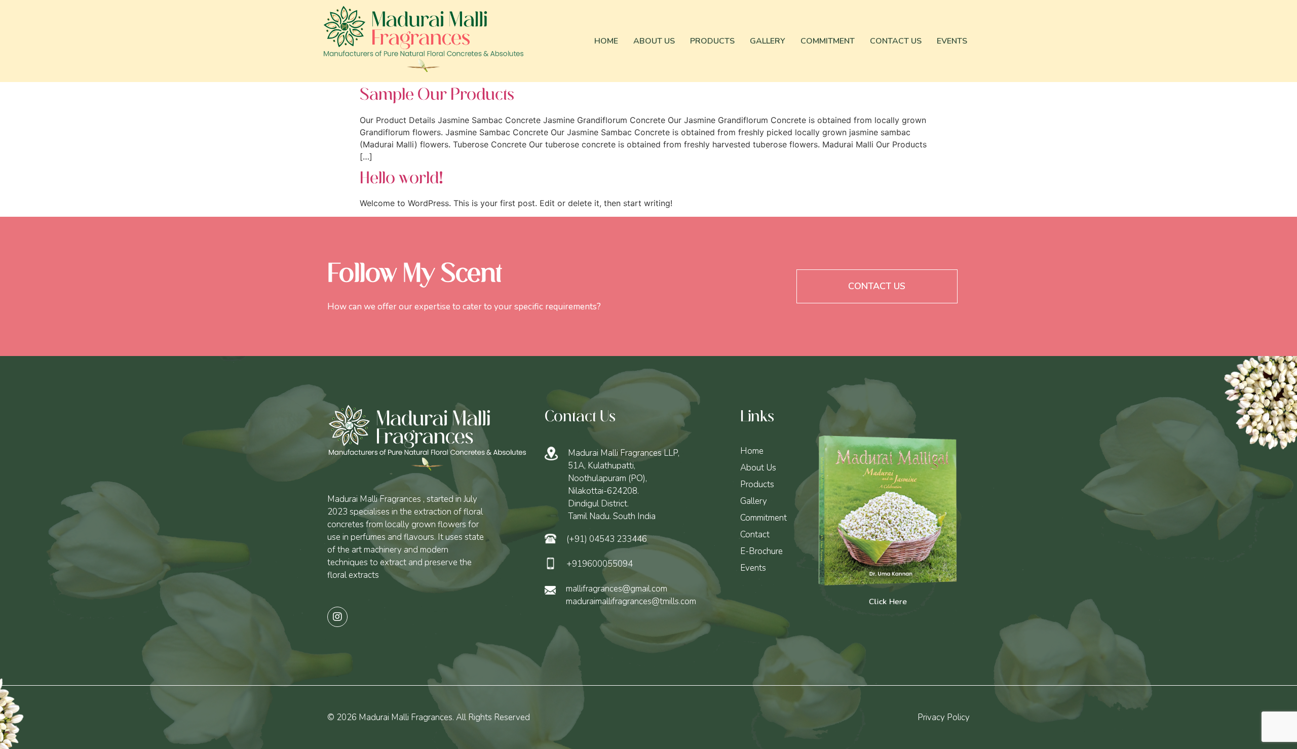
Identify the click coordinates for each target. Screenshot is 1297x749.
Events (952, 41)
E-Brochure (761, 551)
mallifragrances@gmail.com (616, 589)
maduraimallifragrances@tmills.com (631, 601)
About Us (654, 41)
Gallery (767, 41)
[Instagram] (337, 617)
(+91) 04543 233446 (606, 539)
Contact (755, 534)
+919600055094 (599, 564)
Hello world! (401, 179)
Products (712, 41)
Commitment (827, 41)
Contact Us (896, 41)
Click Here (888, 602)
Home (606, 41)
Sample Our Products (437, 95)
